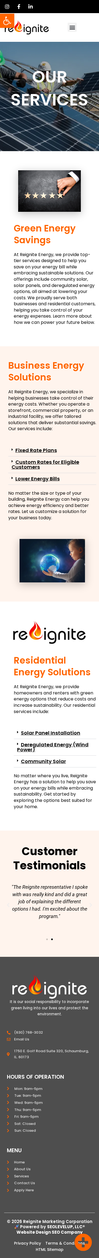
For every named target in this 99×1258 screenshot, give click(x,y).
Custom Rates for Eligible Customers (45, 464)
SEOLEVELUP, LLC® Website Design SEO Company (50, 1229)
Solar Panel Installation (50, 732)
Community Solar (43, 761)
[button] (7, 21)
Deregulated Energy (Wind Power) (53, 747)
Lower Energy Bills (37, 478)
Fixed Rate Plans (36, 450)
